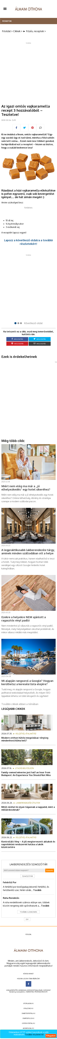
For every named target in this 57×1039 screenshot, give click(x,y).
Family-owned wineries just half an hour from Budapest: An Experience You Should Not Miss (26, 774)
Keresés (49, 870)
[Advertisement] (28, 72)
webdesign (22, 990)
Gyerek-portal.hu (28, 1023)
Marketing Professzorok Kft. (37, 992)
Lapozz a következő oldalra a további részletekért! (28, 242)
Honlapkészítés (12, 990)
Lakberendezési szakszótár (28, 864)
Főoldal (6, 31)
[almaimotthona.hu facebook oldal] (28, 984)
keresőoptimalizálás (34, 990)
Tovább (37, 890)
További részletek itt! (34, 1034)
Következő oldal (33, 323)
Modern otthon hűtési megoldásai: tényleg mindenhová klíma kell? (24, 739)
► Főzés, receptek (33, 31)
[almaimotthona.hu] (28, 8)
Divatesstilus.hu (28, 1018)
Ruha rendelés (11, 898)
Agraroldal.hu (28, 1028)
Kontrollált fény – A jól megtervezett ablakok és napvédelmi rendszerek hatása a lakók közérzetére (28, 844)
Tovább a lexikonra (28, 912)
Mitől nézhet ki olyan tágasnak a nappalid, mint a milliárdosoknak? (28, 808)
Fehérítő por (9, 882)
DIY (27, 919)
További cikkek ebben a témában (19, 704)
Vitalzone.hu (28, 1008)
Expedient (47, 990)
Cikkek (16, 31)
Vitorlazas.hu (28, 1003)
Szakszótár (27, 876)
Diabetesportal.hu (28, 1013)
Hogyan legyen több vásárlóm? (28, 978)
